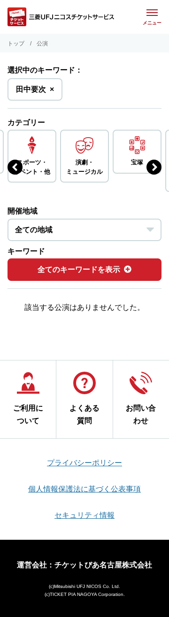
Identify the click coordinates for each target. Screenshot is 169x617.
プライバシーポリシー (84, 463)
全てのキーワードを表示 (79, 269)
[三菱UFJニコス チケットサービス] (61, 16)
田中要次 (35, 93)
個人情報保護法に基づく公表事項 (84, 489)
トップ (16, 43)
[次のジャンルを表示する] (153, 167)
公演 (42, 43)
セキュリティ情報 (84, 515)
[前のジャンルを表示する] (15, 167)
